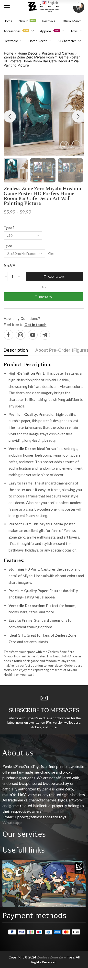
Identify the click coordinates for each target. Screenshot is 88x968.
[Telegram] (45, 335)
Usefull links (23, 850)
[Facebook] (8, 335)
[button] (7, 7)
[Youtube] (33, 335)
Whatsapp (12, 822)
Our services (24, 834)
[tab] (16, 351)
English (52, 3)
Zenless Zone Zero (51, 957)
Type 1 (9, 227)
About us (17, 753)
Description (16, 350)
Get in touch (35, 324)
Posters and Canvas (58, 53)
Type (8, 245)
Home (8, 53)
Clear (52, 254)
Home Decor (27, 53)
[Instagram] (20, 335)
